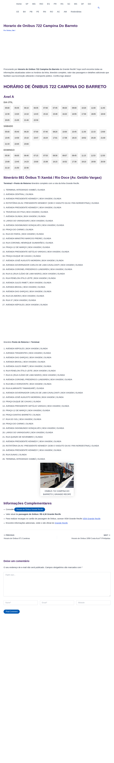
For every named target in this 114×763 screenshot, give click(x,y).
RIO (41, 4)
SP (27, 4)
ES (48, 4)
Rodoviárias (76, 12)
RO (51, 12)
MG (34, 4)
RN (44, 12)
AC (58, 12)
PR (55, 4)
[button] (99, 7)
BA (24, 12)
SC (68, 4)
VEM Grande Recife (91, 519)
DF (82, 4)
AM (65, 12)
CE (17, 12)
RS (62, 4)
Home (19, 4)
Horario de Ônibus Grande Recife (29, 509)
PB (31, 12)
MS (75, 4)
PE (37, 12)
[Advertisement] (57, 51)
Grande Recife (61, 523)
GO (89, 4)
